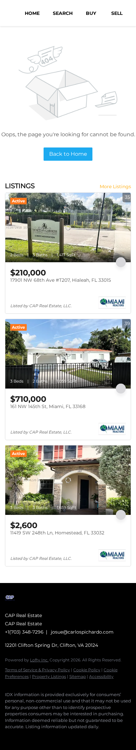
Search (63, 13)
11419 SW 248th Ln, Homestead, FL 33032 (57, 533)
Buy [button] (91, 13)
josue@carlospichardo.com (82, 632)
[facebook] (8, 736)
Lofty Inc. (39, 659)
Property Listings (49, 676)
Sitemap (77, 676)
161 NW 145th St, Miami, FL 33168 (47, 406)
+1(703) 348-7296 (24, 632)
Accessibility (101, 676)
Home (32, 13)
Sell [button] (116, 13)
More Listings (115, 186)
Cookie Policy (86, 669)
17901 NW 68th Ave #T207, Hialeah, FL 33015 (60, 280)
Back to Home (68, 154)
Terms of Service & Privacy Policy (37, 669)
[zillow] (21, 736)
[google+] (34, 736)
